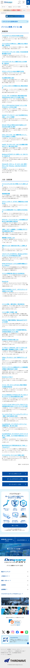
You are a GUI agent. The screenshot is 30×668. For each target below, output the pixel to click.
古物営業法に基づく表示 (19, 651)
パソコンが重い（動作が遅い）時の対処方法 (13, 304)
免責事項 (9, 649)
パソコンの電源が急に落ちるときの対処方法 (13, 273)
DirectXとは (5, 281)
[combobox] (18, 6)
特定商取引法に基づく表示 (6, 652)
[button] (15, 622)
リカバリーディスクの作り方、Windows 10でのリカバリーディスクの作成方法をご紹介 (15, 254)
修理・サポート (5, 580)
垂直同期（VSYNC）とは (8, 237)
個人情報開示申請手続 (16, 652)
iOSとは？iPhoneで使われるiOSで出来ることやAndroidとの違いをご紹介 (14, 125)
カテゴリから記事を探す (10, 21)
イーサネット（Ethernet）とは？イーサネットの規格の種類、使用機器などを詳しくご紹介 (14, 348)
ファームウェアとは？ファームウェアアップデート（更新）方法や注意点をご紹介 (15, 415)
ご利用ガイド (4, 576)
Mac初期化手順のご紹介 (8, 78)
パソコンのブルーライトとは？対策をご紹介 (13, 455)
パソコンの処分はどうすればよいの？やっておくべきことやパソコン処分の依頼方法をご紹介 (15, 395)
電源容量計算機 (6, 193)
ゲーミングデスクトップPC (15, 479)
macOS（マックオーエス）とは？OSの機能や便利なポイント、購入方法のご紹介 (15, 145)
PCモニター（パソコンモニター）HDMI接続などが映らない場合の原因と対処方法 (15, 220)
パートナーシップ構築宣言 (6, 654)
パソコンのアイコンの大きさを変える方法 (12, 35)
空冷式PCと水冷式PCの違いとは (10, 339)
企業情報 (3, 589)
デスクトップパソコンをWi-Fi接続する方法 (13, 71)
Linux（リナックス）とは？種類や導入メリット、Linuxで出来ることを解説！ (14, 135)
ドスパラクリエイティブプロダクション (11, 594)
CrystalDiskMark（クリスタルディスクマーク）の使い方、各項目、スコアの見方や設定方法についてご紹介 (15, 435)
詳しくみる (15, 525)
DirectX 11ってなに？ (7, 377)
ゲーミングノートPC (15, 484)
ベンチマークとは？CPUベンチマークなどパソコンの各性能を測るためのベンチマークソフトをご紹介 (15, 405)
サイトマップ (3, 649)
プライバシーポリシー (16, 649)
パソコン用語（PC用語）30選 (9, 312)
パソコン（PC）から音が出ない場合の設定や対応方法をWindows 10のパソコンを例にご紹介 (14, 96)
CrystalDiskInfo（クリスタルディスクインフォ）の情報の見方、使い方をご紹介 (14, 425)
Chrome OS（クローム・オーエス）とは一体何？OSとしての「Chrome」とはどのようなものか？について (14, 165)
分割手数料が (12, 10)
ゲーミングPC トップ (15, 474)
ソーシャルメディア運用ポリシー (7, 651)
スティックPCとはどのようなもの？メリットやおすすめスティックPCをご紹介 (14, 106)
